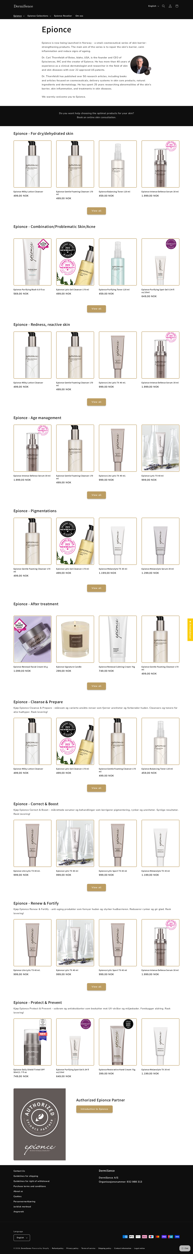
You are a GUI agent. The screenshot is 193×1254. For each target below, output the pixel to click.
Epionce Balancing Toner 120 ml (114, 191)
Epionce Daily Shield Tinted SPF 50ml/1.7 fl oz (29, 1071)
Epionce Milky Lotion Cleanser (28, 191)
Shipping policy (104, 1248)
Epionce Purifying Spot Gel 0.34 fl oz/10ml (158, 291)
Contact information (122, 1248)
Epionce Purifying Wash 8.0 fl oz (29, 289)
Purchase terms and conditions (30, 1186)
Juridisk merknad (22, 1206)
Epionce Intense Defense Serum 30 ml (160, 191)
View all (96, 210)
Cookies (18, 1196)
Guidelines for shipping (26, 1176)
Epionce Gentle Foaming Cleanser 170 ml (74, 193)
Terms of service (88, 1248)
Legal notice (139, 1248)
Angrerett (19, 1211)
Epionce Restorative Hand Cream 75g (117, 1069)
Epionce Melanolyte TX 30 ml (113, 568)
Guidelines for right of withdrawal (32, 1181)
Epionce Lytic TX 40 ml (153, 475)
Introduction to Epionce (94, 1109)
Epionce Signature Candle (69, 666)
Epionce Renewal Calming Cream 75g (117, 666)
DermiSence (26, 1248)
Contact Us (19, 1171)
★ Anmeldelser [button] (190, 630)
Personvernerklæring (24, 1201)
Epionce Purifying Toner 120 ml (114, 289)
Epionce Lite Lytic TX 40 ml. (112, 382)
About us (18, 1191)
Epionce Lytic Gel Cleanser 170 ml (72, 289)
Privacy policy (72, 1248)
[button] (19, 16)
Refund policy (58, 1248)
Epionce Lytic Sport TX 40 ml (113, 871)
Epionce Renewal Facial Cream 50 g (31, 666)
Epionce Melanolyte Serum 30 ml (158, 568)
